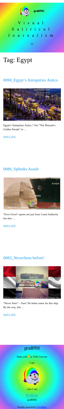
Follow (32, 395)
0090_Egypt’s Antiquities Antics (30, 80)
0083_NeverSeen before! (23, 258)
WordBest (42, 407)
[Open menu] (32, 44)
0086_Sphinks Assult (21, 169)
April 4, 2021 (9, 136)
